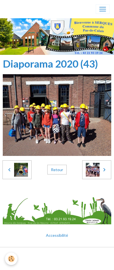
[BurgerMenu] (103, 9)
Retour (57, 169)
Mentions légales (57, 254)
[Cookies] (11, 259)
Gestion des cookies (57, 262)
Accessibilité (57, 235)
